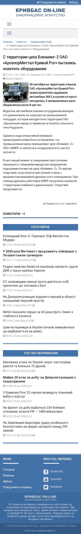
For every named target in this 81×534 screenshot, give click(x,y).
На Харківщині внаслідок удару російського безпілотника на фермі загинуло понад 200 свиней (35, 426)
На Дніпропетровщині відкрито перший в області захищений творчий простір (39, 299)
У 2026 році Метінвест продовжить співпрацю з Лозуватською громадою (40, 253)
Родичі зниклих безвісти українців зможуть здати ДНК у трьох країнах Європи (40, 268)
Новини (8, 475)
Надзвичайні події (41, 41)
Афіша (7, 481)
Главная (7, 41)
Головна (9, 469)
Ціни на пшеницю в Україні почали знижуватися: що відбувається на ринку (39, 329)
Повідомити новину (53, 2)
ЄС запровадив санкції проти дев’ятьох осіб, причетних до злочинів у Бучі (36, 283)
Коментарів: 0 (14, 78)
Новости (21, 41)
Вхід (75, 2)
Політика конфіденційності (40, 530)
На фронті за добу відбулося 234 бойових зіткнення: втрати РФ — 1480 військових (34, 409)
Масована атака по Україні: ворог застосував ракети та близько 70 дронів (37, 364)
